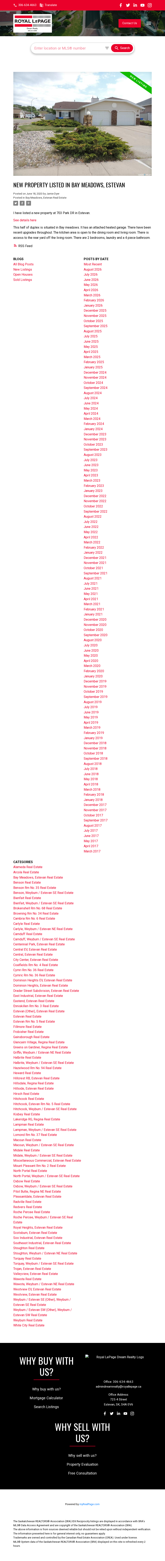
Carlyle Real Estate (26, 924)
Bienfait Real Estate (27, 898)
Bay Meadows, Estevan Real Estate (46, 197)
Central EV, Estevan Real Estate (35, 949)
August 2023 (93, 455)
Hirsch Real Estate (26, 1094)
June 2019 (91, 712)
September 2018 (95, 758)
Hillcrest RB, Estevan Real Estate (36, 1078)
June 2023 (91, 465)
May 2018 (91, 779)
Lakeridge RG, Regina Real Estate (36, 1119)
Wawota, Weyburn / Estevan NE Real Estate (43, 1284)
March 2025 (92, 357)
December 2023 (95, 434)
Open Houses (23, 274)
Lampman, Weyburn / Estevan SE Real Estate (44, 1130)
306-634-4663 (27, 5)
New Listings (22, 269)
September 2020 (95, 635)
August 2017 (93, 825)
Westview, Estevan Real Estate (35, 1294)
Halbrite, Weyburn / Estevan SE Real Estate (43, 1063)
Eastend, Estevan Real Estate (33, 1001)
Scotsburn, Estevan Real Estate (35, 1233)
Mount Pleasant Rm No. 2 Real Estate (39, 1166)
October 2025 (93, 321)
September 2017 (95, 820)
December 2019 (95, 681)
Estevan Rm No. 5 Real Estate (34, 1021)
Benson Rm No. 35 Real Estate (34, 888)
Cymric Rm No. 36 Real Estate (34, 975)
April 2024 (91, 413)
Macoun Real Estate (27, 1140)
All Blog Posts (23, 264)
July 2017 (91, 831)
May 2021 (91, 594)
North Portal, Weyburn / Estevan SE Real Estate (46, 1176)
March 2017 (92, 851)
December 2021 (95, 558)
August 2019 (93, 702)
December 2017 (95, 805)
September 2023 (95, 449)
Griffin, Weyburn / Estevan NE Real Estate (42, 1052)
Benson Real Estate (27, 882)
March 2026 (92, 295)
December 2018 (95, 743)
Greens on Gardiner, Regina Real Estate (40, 1047)
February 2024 (94, 424)
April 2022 (91, 537)
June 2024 (91, 403)
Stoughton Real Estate (28, 1248)
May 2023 (91, 470)
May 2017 (91, 841)
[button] (24, 5)
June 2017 (91, 836)
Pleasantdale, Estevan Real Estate (37, 1196)
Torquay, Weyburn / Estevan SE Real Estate (43, 1263)
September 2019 (95, 697)
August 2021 (93, 578)
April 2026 (91, 290)
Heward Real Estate (27, 1073)
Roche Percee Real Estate (31, 1212)
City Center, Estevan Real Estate (35, 960)
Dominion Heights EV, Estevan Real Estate (42, 980)
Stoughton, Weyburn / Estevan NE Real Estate (45, 1253)
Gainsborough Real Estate (31, 1037)
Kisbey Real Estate (26, 1114)
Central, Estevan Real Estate (33, 954)
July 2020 (91, 645)
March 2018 (92, 789)
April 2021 (91, 599)
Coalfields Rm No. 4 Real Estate (35, 965)
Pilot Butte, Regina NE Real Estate (37, 1191)
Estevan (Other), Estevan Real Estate (39, 1011)
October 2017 (93, 815)
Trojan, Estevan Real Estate (32, 1269)
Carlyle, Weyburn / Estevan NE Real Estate (43, 929)
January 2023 (93, 491)
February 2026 (94, 300)
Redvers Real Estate (27, 1207)
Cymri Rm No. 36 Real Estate (33, 970)
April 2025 (91, 352)
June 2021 (91, 588)
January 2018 (93, 800)
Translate (51, 5)
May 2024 (91, 408)
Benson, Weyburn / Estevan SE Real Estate (43, 893)
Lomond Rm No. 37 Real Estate (35, 1135)
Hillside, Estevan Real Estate (33, 1088)
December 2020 (95, 619)
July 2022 (91, 522)
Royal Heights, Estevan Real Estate (38, 1227)
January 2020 (93, 676)
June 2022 (91, 527)
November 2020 (95, 625)
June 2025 (91, 341)
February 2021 (94, 609)
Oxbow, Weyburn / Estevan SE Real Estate (42, 1186)
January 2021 (93, 614)
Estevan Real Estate (27, 1016)
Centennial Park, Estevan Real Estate (39, 944)
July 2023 (91, 460)
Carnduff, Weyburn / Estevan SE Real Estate (44, 939)
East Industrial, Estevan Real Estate (38, 996)
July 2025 (91, 336)
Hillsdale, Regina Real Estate (33, 1083)
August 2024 (93, 393)
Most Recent (93, 264)
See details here (24, 220)
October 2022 (93, 506)
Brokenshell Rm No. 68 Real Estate (37, 908)
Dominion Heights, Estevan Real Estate (40, 985)
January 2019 (93, 738)
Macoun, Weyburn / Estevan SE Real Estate (43, 1145)
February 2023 (94, 486)
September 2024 (95, 388)
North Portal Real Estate (30, 1171)
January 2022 (93, 552)
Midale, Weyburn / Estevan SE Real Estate (42, 1155)
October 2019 (93, 691)
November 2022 (95, 501)
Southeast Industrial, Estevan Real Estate (42, 1243)
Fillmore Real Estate (27, 1027)
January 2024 (93, 429)
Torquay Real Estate (27, 1258)
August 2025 (93, 331)
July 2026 (91, 274)
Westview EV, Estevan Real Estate (37, 1289)
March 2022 (92, 542)
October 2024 (93, 383)
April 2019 (91, 722)
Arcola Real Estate (26, 872)
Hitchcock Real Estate (28, 1099)
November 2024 (95, 377)
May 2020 (91, 655)
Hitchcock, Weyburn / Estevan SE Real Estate (45, 1109)
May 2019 (91, 717)
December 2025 (95, 310)
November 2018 (95, 748)
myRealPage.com (89, 1504)
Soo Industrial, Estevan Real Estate (37, 1238)
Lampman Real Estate (28, 1124)
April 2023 (91, 475)
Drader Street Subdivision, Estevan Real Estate (46, 991)
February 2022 (94, 547)
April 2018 (91, 784)
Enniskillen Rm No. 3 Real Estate (36, 1006)
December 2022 (95, 496)
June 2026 (91, 280)
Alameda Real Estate (27, 867)
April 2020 (91, 661)
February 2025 (94, 362)
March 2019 (92, 727)
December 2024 (95, 372)
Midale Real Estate (26, 1150)
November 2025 (95, 316)
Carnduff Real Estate (27, 934)
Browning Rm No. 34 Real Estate (36, 913)
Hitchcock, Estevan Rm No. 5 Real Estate (41, 1104)
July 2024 (91, 398)
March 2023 (92, 480)
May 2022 (91, 532)
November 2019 (95, 686)
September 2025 (95, 326)
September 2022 (95, 511)
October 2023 (93, 444)
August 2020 (93, 640)
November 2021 (95, 563)
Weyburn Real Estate (27, 1320)
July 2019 (91, 707)
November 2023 (95, 439)
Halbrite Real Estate (27, 1057)
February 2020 (94, 671)
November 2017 (95, 810)
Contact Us (129, 23)
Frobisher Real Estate (28, 1032)
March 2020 (92, 666)
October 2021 (93, 568)
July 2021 (91, 583)
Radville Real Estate (27, 1202)
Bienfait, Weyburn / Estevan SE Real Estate (43, 903)
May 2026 (91, 285)
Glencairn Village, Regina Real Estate (39, 1042)
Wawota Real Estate (27, 1279)
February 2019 (94, 733)
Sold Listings (22, 280)
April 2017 (91, 846)
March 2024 (92, 419)
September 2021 (95, 573)
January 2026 (93, 305)
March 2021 (92, 604)
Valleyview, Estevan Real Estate (35, 1274)
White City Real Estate (28, 1325)
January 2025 (93, 367)
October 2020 (93, 630)
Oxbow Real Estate (26, 1181)
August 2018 (93, 764)
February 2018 (94, 794)
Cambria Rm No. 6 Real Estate (34, 918)
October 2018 (93, 753)
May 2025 (91, 347)
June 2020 (91, 650)
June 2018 (91, 774)
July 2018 (91, 769)
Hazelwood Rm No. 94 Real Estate (37, 1068)
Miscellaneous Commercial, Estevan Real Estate (47, 1160)
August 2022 (93, 516)
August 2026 (93, 269)
